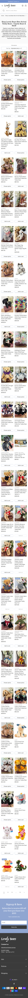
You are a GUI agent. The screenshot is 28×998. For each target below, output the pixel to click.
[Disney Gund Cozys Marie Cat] (7, 832)
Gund (16, 740)
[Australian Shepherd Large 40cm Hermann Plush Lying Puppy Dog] (21, 92)
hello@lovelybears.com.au (8, 947)
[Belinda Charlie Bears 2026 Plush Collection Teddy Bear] (7, 234)
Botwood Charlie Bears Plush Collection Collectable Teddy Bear (7, 353)
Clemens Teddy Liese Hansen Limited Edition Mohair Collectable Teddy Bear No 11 (7, 599)
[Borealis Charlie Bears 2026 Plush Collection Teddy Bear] (21, 304)
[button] (14, 10)
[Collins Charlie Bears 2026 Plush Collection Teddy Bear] (21, 695)
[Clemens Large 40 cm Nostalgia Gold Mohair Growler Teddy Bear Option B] (7, 513)
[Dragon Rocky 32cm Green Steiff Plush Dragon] (21, 866)
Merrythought (5, 138)
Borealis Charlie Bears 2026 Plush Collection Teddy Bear (21, 317)
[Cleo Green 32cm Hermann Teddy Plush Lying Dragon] (21, 622)
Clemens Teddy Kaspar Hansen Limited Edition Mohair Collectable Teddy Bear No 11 (20, 563)
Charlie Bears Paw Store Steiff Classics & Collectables (13, 1)
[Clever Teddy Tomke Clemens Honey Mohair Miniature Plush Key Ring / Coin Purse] (21, 659)
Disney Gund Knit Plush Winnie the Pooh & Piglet (21, 845)
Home (2, 15)
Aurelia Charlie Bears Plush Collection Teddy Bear (7, 105)
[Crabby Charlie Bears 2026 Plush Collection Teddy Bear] (7, 766)
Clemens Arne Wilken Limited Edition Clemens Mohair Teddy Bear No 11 (7, 491)
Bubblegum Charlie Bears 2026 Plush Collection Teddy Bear (21, 352)
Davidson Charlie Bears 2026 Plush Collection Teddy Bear (7, 811)
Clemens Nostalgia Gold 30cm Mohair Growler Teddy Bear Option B (6, 562)
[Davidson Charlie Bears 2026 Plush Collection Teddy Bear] (7, 799)
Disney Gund (18, 808)
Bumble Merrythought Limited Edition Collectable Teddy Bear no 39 (7, 388)
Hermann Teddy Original (19, 102)
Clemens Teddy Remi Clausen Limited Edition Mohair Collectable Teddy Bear (7, 636)
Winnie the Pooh (19, 452)
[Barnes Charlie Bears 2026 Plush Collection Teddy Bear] (21, 166)
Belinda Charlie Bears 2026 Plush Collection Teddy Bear (7, 246)
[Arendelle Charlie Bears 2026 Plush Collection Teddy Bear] (21, 59)
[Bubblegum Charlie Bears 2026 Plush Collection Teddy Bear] (21, 339)
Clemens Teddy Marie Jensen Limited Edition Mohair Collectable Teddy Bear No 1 (21, 599)
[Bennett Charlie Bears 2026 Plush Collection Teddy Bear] (7, 269)
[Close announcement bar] (26, 1)
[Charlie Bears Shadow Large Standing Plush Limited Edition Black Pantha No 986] (7, 443)
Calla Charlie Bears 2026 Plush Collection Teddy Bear (7, 422)
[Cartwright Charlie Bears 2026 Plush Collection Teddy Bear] (21, 410)
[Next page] (24, 892)
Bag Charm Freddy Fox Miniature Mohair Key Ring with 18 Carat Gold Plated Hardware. (7, 143)
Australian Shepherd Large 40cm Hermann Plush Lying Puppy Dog (21, 107)
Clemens (3, 208)
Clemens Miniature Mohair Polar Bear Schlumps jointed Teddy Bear (20, 527)
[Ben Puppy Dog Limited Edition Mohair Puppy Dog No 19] (21, 234)
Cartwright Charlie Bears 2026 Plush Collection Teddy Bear (21, 422)
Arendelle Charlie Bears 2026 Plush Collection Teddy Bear (21, 71)
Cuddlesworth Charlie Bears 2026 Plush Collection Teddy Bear (21, 778)
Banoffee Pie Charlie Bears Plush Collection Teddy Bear (21, 141)
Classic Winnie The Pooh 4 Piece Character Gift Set (20, 455)
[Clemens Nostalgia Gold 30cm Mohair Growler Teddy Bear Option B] (7, 548)
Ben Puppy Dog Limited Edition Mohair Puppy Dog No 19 (20, 247)
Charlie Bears (5, 68)
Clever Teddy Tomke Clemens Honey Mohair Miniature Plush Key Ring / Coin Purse (20, 673)
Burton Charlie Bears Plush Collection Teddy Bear (20, 387)
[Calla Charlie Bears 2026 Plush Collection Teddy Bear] (7, 410)
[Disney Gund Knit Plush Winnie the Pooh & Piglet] (21, 832)
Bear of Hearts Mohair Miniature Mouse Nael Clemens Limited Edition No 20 (21, 212)
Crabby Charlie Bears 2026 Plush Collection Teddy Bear (7, 778)
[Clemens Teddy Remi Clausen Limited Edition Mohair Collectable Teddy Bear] (7, 622)
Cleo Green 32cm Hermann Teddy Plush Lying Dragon (21, 635)
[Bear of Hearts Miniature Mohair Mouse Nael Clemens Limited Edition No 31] (7, 199)
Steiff (16, 278)
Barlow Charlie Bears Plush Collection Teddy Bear (7, 178)
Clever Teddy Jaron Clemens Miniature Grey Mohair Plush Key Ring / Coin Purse (7, 672)
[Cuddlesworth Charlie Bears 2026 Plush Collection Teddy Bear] (21, 766)
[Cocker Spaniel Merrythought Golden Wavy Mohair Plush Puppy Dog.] (7, 695)
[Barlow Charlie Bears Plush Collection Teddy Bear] (7, 166)
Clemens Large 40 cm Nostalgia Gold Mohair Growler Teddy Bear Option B (7, 527)
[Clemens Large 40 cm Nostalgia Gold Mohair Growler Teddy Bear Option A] (21, 478)
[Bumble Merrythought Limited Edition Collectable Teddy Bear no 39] (7, 375)
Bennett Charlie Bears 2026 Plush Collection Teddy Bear (7, 282)
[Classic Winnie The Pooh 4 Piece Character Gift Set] (21, 443)
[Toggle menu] (2, 6)
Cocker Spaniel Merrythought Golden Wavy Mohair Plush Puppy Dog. (7, 709)
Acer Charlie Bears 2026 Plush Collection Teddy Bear (7, 71)
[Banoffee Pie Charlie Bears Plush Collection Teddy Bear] (21, 129)
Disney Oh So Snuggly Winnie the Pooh (7, 877)
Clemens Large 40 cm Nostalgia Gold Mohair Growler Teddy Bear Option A (21, 491)
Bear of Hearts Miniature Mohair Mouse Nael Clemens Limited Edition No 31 (7, 212)
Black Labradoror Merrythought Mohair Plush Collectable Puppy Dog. (7, 318)
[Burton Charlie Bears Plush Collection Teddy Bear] (21, 375)
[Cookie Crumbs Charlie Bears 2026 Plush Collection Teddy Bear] (7, 730)
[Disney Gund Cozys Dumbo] (21, 799)
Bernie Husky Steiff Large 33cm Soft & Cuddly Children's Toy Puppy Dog (20, 283)
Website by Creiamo (18, 995)
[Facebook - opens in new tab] (14, 984)
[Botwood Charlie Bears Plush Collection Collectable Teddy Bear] (7, 339)
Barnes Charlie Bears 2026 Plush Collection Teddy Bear (21, 178)
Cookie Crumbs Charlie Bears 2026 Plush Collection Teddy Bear (6, 744)
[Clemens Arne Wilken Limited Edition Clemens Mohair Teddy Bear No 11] (7, 478)
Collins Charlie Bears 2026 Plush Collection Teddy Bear (21, 708)
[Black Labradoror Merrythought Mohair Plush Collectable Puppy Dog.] (7, 304)
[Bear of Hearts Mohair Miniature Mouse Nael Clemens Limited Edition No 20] (21, 199)
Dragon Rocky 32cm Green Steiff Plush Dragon (20, 878)
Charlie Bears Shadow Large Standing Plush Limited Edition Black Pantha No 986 (7, 456)
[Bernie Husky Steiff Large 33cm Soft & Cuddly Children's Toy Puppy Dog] (21, 269)
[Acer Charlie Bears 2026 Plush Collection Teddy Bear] (7, 59)
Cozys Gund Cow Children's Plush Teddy (19, 743)
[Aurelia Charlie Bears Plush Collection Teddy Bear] (7, 92)
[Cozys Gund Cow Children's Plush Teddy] (21, 730)
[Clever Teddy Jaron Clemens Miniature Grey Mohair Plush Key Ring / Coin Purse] (7, 659)
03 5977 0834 (5, 950)
